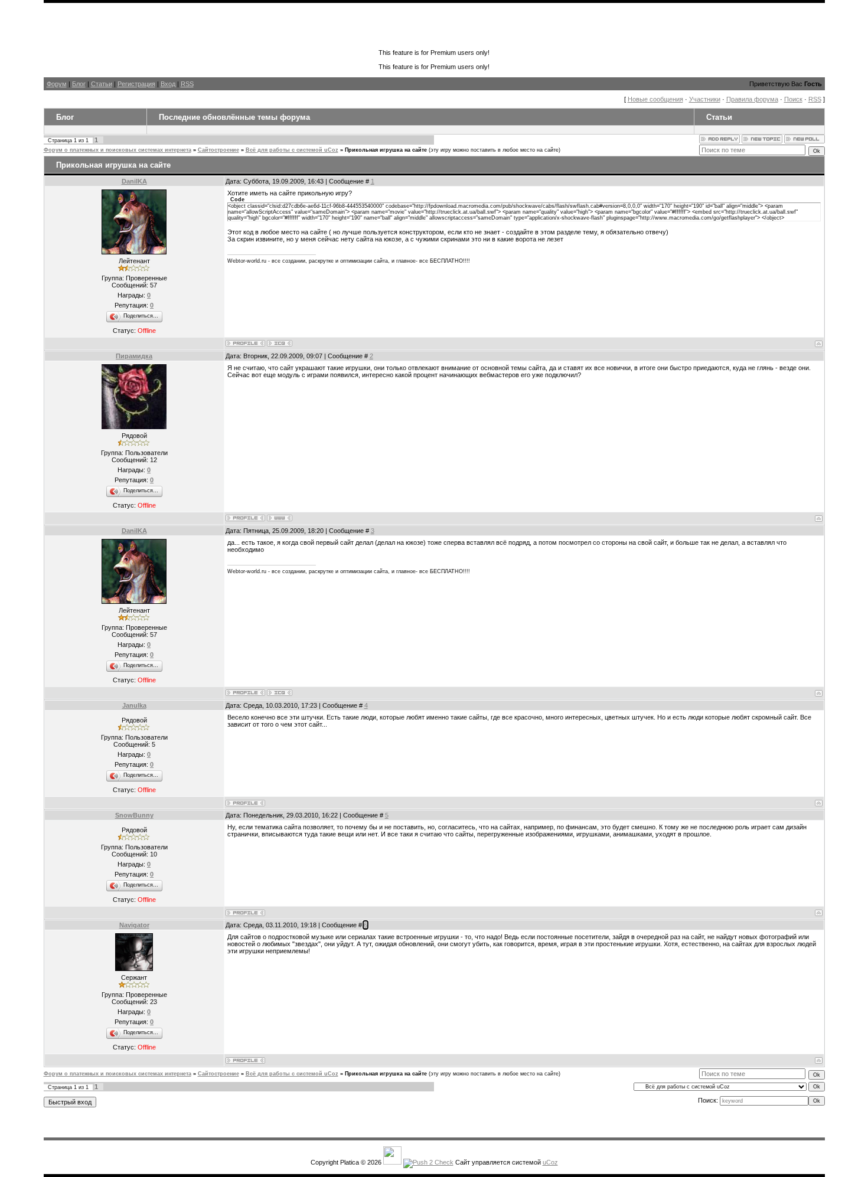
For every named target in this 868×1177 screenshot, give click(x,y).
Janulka (134, 705)
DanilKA (134, 181)
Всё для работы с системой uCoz (292, 150)
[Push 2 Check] (428, 1162)
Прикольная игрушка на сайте (386, 150)
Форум (57, 83)
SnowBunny (134, 815)
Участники (704, 99)
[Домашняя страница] (279, 518)
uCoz (550, 1162)
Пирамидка (134, 355)
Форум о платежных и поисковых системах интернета (117, 150)
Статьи (101, 83)
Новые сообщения (655, 99)
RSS (187, 83)
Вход (168, 83)
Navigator (134, 924)
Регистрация (136, 83)
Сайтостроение (218, 150)
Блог (79, 83)
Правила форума (752, 99)
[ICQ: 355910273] (279, 343)
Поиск (793, 99)
